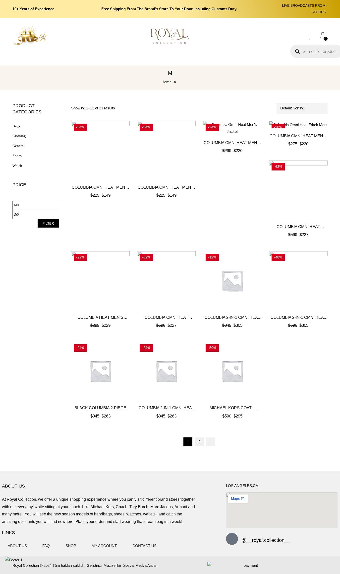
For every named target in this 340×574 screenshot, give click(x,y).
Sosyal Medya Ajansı (140, 565)
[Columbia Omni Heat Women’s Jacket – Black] (166, 280)
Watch (17, 166)
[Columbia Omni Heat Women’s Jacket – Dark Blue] (298, 190)
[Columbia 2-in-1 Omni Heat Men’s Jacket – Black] (298, 280)
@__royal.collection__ (265, 540)
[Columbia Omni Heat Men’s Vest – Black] (166, 150)
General (18, 146)
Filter (48, 223)
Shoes (17, 156)
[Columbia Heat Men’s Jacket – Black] (100, 280)
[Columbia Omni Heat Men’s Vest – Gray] (100, 150)
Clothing (19, 136)
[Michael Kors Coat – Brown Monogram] (232, 371)
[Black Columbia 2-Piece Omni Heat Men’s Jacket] (100, 371)
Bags (16, 126)
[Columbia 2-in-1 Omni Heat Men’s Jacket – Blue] (166, 371)
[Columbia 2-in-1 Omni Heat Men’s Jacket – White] (232, 280)
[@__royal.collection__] (232, 539)
